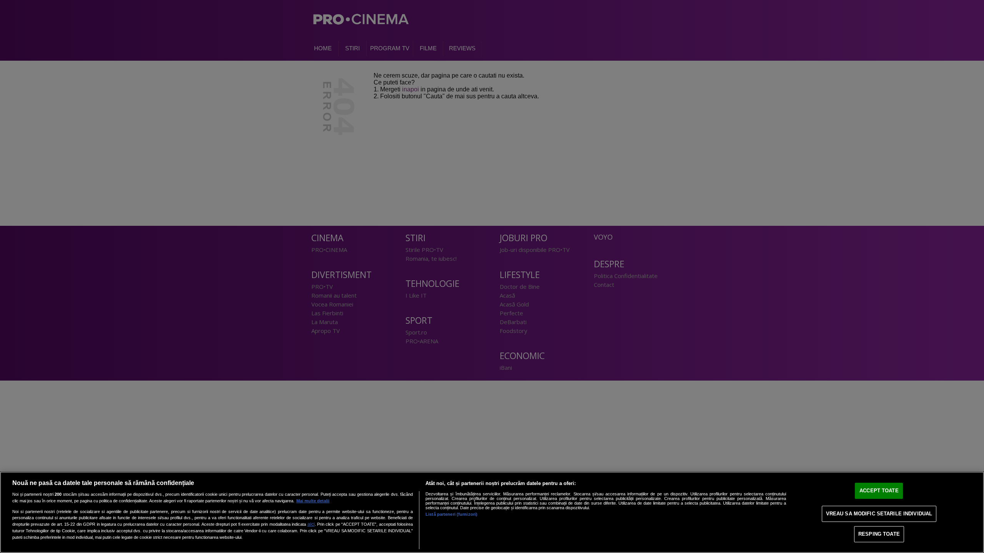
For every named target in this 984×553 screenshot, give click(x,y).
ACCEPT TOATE (879, 490)
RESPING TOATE (879, 534)
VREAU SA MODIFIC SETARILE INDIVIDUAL (879, 514)
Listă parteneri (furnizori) (451, 514)
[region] (492, 512)
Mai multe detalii (312, 500)
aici (311, 524)
